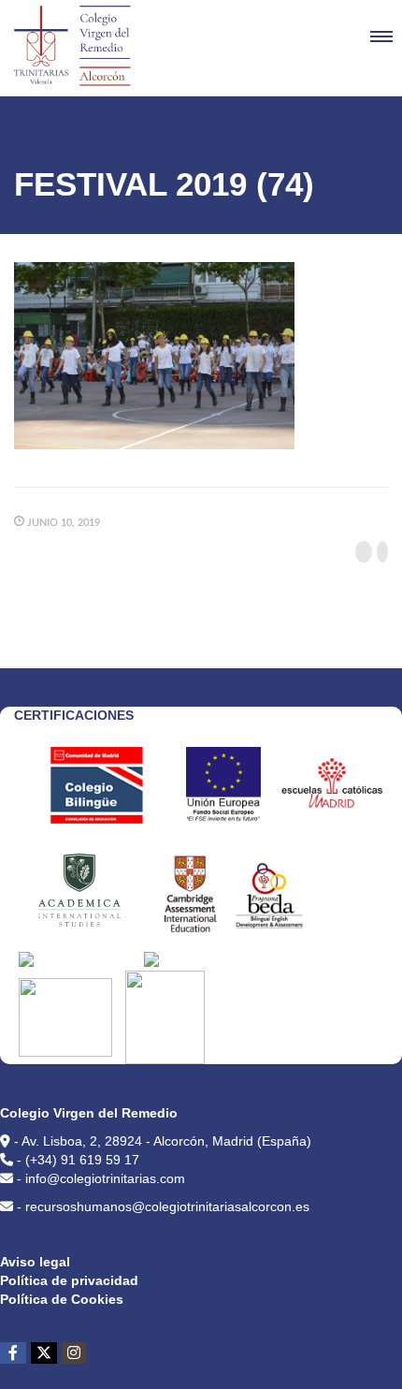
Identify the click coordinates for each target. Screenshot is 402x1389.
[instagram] (74, 1353)
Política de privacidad (69, 1280)
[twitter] (44, 1353)
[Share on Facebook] (363, 552)
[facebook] (13, 1353)
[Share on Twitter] (382, 552)
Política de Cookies (61, 1299)
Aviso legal (35, 1261)
